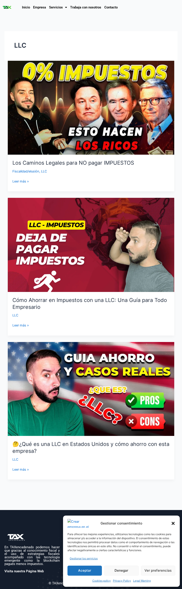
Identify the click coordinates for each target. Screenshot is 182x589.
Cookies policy (101, 580)
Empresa (39, 7)
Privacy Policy (122, 580)
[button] (173, 523)
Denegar (121, 570)
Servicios (56, 7)
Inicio (26, 7)
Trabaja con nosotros (85, 7)
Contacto (111, 7)
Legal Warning (142, 580)
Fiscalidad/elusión (25, 171)
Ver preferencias (158, 570)
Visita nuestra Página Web (24, 571)
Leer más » (20, 181)
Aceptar (84, 570)
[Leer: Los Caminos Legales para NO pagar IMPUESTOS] (91, 107)
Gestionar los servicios (84, 558)
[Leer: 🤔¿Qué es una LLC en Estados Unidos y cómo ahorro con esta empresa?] (91, 389)
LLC (44, 171)
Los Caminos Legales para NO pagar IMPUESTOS (73, 163)
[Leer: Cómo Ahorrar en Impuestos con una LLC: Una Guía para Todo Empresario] (91, 245)
